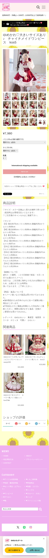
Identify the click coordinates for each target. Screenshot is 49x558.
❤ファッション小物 (33, 501)
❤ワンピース (8, 493)
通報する (41, 193)
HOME (5, 456)
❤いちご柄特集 (31, 479)
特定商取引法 (8, 459)
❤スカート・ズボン (33, 493)
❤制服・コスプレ (32, 486)
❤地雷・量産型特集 (10, 483)
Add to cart (24, 172)
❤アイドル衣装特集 (10, 479)
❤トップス (30, 490)
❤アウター (7, 497)
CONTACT (7, 463)
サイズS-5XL (8, 147)
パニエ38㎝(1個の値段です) (13, 139)
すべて (8, 423)
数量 (4, 155)
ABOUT (29, 456)
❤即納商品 (30, 483)
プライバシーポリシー (34, 459)
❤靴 (5, 501)
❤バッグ (29, 497)
